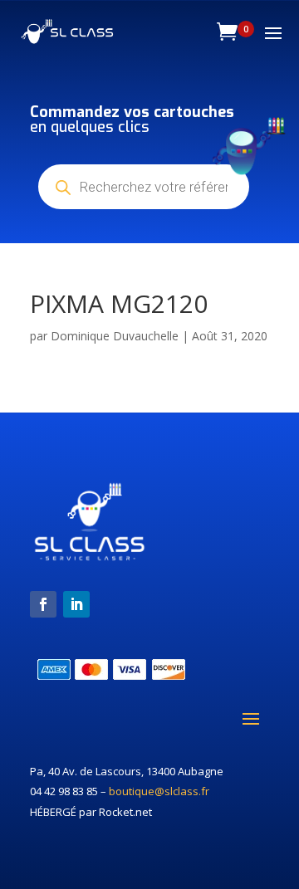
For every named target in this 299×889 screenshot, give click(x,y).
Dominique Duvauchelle (115, 336)
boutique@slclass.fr (159, 791)
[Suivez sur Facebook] (43, 604)
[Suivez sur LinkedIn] (76, 604)
